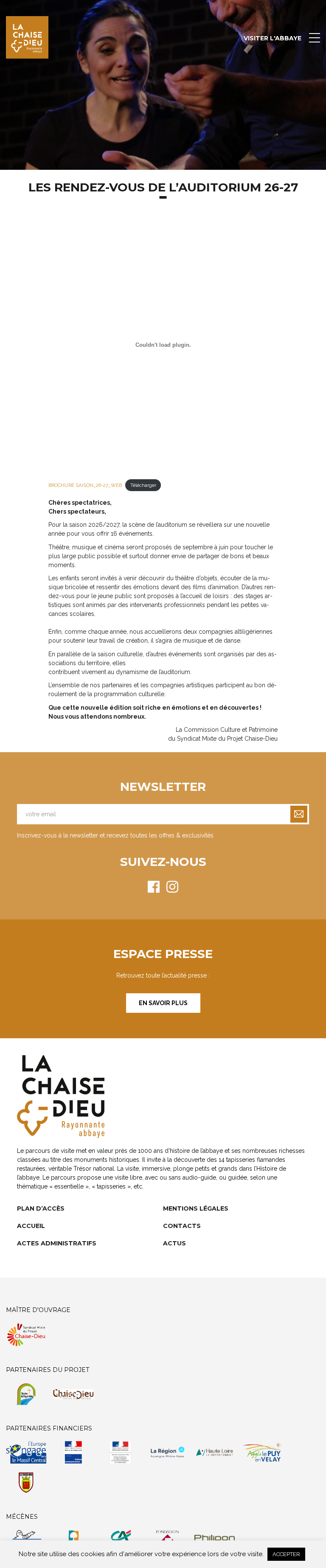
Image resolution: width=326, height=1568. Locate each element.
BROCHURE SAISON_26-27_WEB (85, 485)
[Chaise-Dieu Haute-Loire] (27, 37)
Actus (174, 1243)
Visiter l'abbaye (272, 38)
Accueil (31, 1226)
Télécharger (143, 485)
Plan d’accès (41, 1208)
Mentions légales (195, 1208)
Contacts (182, 1226)
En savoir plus (163, 1003)
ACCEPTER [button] (286, 1554)
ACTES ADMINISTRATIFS (56, 1243)
